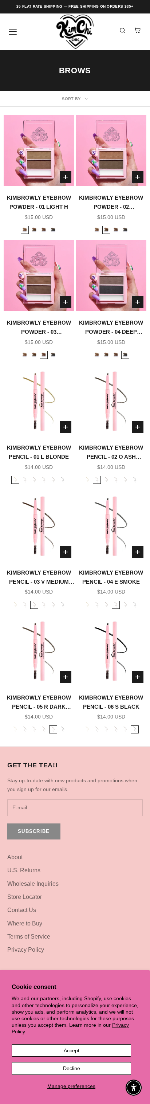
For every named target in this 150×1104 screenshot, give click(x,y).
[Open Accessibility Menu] (134, 1088)
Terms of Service (28, 936)
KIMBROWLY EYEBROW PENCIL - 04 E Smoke (111, 577)
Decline (71, 1068)
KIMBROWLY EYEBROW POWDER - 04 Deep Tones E (111, 328)
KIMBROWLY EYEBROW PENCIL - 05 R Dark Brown (39, 703)
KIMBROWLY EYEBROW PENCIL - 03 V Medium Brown (39, 578)
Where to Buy (24, 923)
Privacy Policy (25, 950)
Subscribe (34, 831)
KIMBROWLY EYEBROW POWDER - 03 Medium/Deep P (39, 328)
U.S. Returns (23, 870)
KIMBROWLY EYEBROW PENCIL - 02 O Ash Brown (111, 453)
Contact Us (21, 910)
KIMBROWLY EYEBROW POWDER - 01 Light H (39, 202)
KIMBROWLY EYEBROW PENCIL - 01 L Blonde (39, 452)
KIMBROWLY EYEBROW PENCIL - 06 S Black (111, 702)
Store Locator (24, 897)
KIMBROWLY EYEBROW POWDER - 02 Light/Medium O (111, 203)
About (15, 857)
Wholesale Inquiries (33, 884)
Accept (71, 1050)
